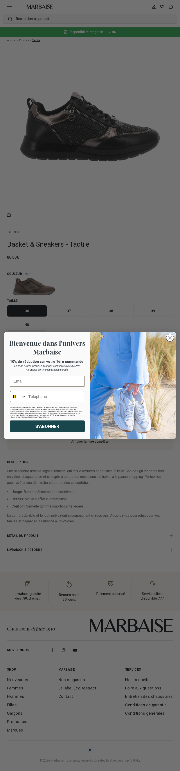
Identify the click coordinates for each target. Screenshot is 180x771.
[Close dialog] (170, 338)
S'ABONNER (47, 426)
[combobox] (18, 396)
